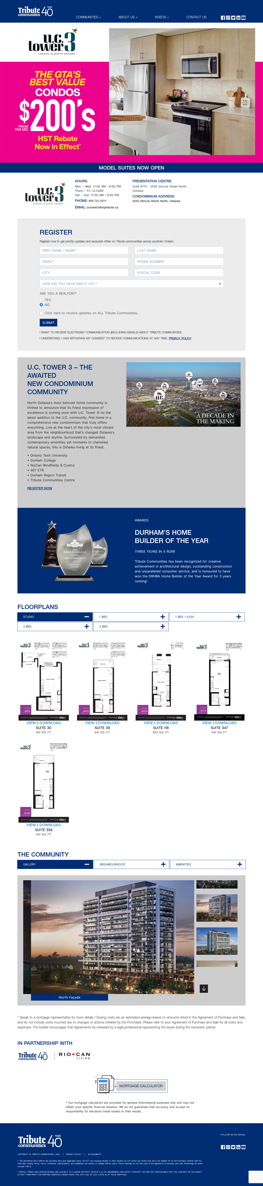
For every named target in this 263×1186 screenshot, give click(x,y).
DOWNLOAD (50, 723)
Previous (18, 944)
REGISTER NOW (39, 489)
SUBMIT (48, 323)
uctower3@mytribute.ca (102, 207)
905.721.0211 (98, 201)
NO (47, 305)
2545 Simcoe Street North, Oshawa (156, 201)
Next (204, 989)
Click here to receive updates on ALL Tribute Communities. (91, 313)
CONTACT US (196, 17)
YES (48, 300)
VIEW (31, 723)
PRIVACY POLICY (180, 338)
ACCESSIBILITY (95, 1154)
